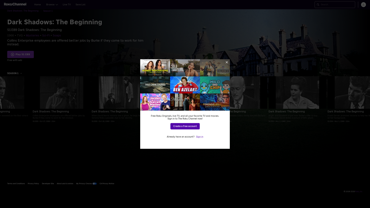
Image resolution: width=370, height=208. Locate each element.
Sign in (199, 137)
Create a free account (185, 126)
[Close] (226, 62)
